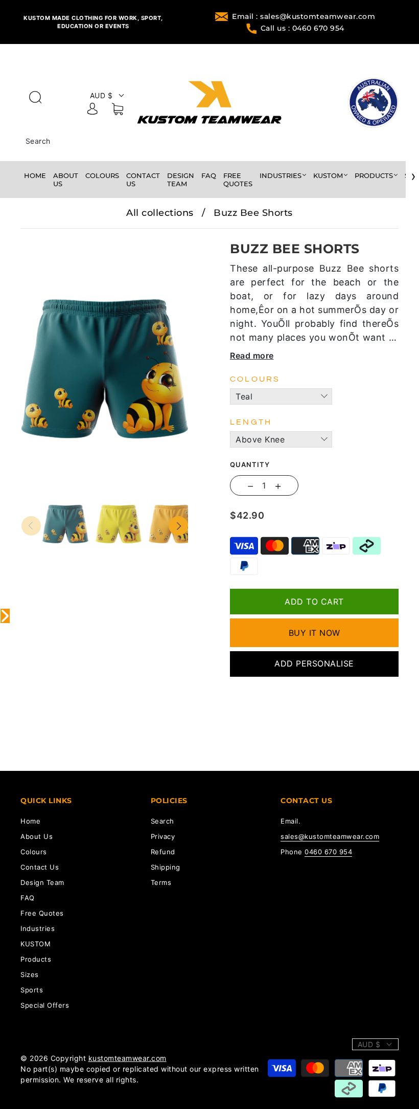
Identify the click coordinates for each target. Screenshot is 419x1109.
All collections (160, 212)
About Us (65, 179)
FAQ (208, 175)
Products (374, 175)
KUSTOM (328, 175)
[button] (38, 236)
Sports (31, 990)
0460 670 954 (328, 852)
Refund (163, 852)
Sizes (29, 974)
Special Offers (44, 1005)
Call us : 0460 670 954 (302, 28)
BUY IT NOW (314, 633)
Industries (280, 175)
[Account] (92, 110)
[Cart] (117, 111)
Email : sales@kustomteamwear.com (303, 16)
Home (35, 175)
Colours (102, 175)
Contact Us (143, 179)
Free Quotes (237, 179)
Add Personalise (314, 663)
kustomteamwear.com (127, 1058)
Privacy (163, 836)
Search (38, 141)
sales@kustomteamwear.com (330, 836)
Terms (161, 882)
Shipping (165, 867)
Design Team (180, 179)
